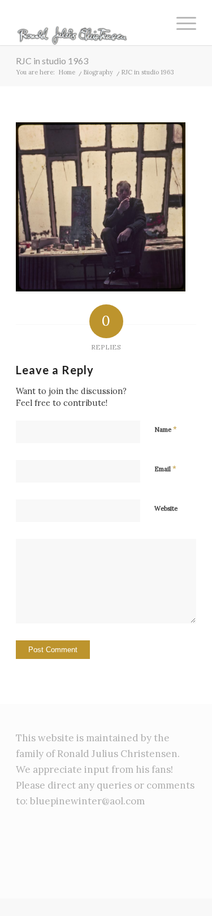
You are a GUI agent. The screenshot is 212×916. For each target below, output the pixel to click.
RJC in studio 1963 (52, 60)
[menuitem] (180, 22)
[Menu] (180, 22)
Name (165, 429)
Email (165, 469)
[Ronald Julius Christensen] (88, 22)
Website (166, 508)
